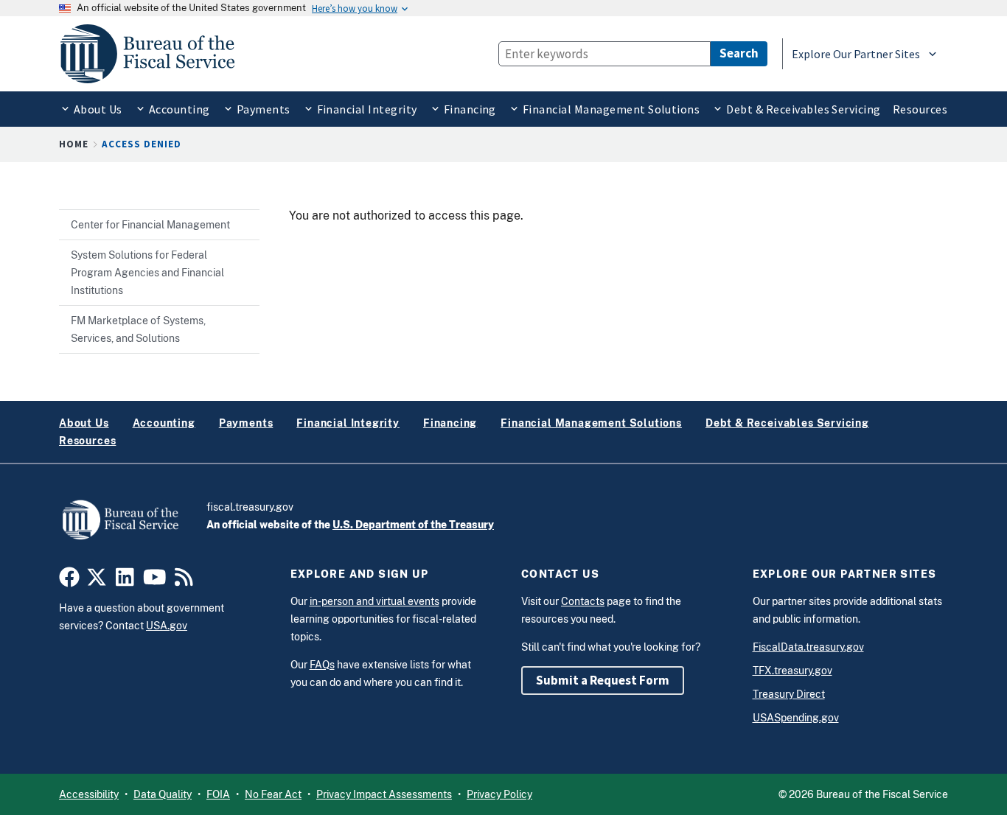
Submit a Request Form (602, 680)
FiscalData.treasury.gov (808, 647)
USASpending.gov (796, 718)
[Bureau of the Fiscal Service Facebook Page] (69, 581)
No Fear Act (273, 794)
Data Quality (162, 794)
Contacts (582, 601)
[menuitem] (90, 109)
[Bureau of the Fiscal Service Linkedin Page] (125, 581)
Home (73, 144)
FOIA (218, 794)
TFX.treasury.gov (792, 670)
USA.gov (166, 626)
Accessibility (89, 794)
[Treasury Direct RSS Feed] (184, 581)
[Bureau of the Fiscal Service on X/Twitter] (96, 581)
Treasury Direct (789, 694)
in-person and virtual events (374, 601)
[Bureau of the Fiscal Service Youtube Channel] (155, 581)
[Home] (154, 53)
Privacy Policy (499, 794)
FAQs (322, 665)
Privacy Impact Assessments (384, 794)
